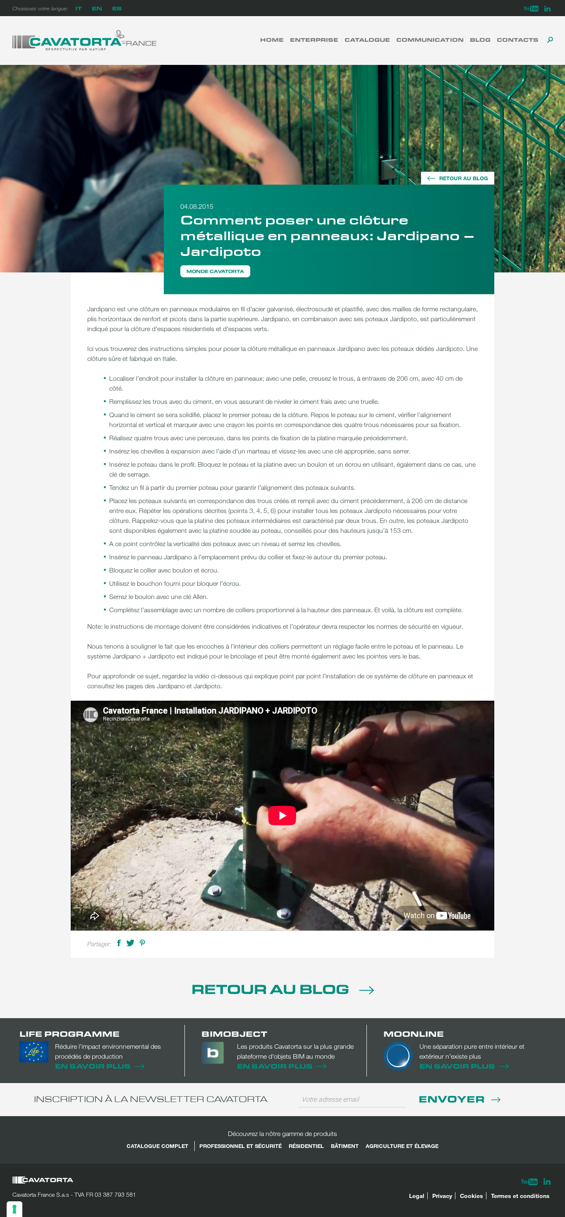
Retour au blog (463, 178)
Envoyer (453, 1098)
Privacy (442, 1195)
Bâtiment (345, 1146)
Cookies (471, 1195)
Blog (480, 39)
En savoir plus (93, 1066)
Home (272, 39)
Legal (416, 1195)
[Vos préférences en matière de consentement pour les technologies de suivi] (14, 1209)
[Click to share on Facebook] (119, 942)
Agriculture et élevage (402, 1146)
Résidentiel (306, 1146)
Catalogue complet (157, 1146)
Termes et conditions (520, 1195)
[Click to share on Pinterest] (142, 942)
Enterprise (314, 39)
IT (78, 8)
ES (117, 8)
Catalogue (367, 39)
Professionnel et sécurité (240, 1146)
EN (97, 8)
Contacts (518, 39)
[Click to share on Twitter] (130, 942)
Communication (430, 39)
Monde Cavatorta (215, 271)
